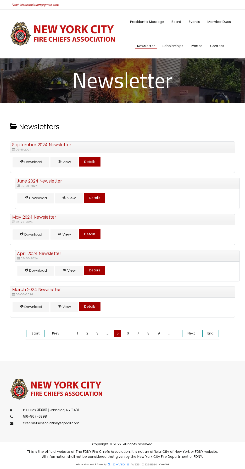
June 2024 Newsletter (39, 181)
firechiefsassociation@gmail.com (35, 5)
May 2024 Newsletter (34, 217)
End (210, 333)
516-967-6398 (35, 416)
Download (32, 161)
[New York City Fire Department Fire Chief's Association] (64, 34)
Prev (55, 333)
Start (36, 333)
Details (89, 161)
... (107, 333)
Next (191, 333)
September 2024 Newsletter (41, 145)
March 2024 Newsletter (36, 289)
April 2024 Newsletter (39, 253)
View (66, 161)
